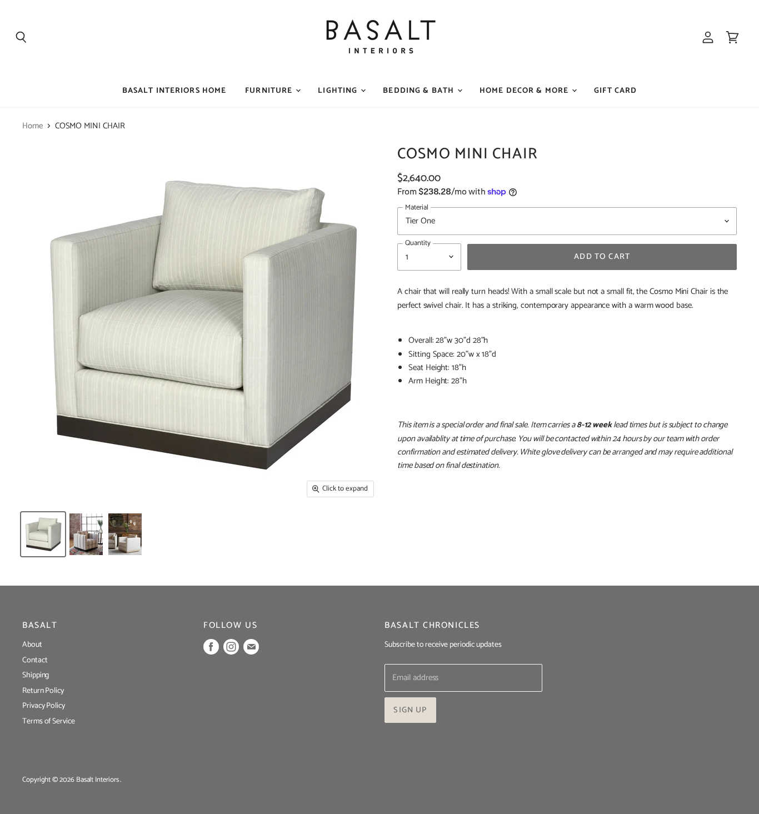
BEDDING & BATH (419, 90)
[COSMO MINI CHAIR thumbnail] (43, 534)
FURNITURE (269, 90)
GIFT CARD (615, 90)
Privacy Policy (43, 706)
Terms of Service (48, 721)
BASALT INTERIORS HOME (174, 90)
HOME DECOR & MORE (525, 90)
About (32, 644)
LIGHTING (338, 90)
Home (32, 126)
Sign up (410, 710)
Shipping (35, 675)
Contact (34, 660)
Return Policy (43, 691)
